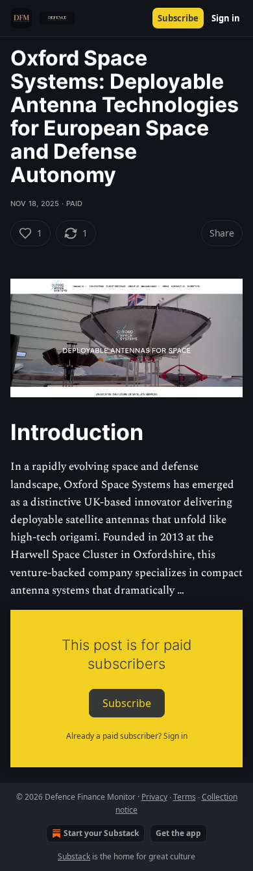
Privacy (154, 796)
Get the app (178, 833)
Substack (74, 856)
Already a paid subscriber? (126, 735)
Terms (184, 796)
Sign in (225, 18)
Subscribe (178, 18)
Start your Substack (101, 833)
